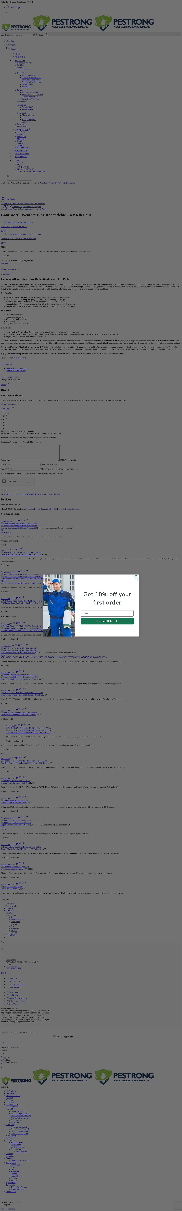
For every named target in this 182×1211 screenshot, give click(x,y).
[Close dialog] (136, 577)
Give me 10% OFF (107, 621)
